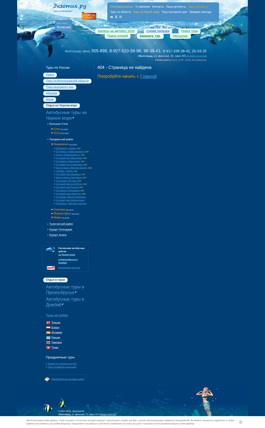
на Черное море (66, 254)
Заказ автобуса (197, 6)
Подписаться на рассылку (67, 379)
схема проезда (197, 55)
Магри (57, 217)
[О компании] (89, 16)
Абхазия (51, 93)
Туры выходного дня (174, 11)
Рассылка (180, 36)
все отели (64, 129)
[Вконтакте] (111, 17)
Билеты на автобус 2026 (116, 31)
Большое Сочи (58, 123)
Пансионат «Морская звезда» (71, 203)
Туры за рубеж (57, 315)
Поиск (50, 74)
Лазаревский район (61, 139)
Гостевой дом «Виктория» (69, 158)
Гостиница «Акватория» (68, 161)
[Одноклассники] (116, 17)
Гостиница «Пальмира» (68, 190)
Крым (49, 99)
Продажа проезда (200, 11)
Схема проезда (157, 31)
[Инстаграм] (120, 17)
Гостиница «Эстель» (67, 181)
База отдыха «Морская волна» (71, 168)
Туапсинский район (61, 223)
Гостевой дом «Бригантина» (70, 200)
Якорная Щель (62, 213)
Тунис (55, 347)
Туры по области (120, 11)
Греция (55, 337)
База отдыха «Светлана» (69, 177)
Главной (148, 76)
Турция (55, 322)
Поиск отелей (117, 36)
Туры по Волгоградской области (67, 80)
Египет (55, 327)
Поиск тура (189, 31)
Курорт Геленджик (60, 229)
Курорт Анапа (57, 234)
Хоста (57, 132)
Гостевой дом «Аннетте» (68, 194)
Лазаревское (61, 144)
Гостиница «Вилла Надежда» (71, 197)
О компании (142, 6)
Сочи (56, 128)
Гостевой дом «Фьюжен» (68, 174)
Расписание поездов (69, 267)
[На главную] (73, 7)
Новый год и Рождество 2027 (62, 364)
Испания (56, 332)
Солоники (59, 209)
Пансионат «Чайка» (66, 148)
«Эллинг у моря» (64, 171)
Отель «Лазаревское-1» (68, 155)
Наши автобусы (176, 6)
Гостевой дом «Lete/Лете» (69, 184)
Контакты (158, 6)
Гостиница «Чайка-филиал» (70, 151)
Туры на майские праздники (62, 367)
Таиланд (56, 342)
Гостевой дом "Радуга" (67, 187)
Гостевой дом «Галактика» (69, 164)
